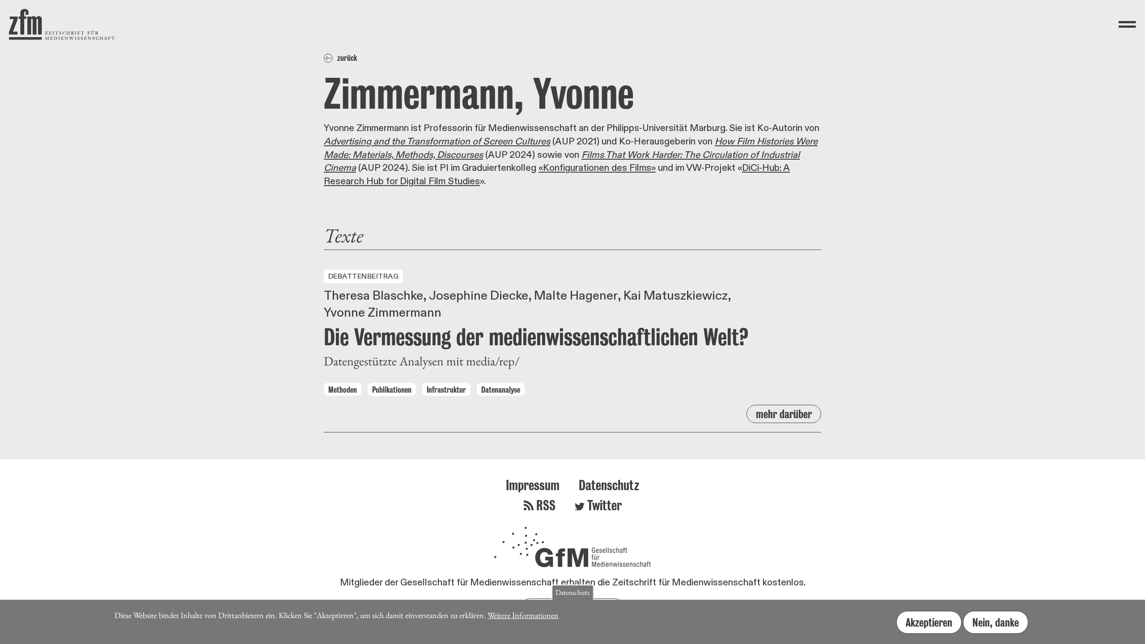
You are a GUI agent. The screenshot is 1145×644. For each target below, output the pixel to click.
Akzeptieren (929, 622)
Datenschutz (609, 485)
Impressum (533, 485)
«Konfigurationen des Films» (597, 168)
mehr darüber (784, 413)
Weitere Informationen (523, 615)
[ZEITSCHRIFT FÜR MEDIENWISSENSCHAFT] (62, 24)
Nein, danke (995, 622)
